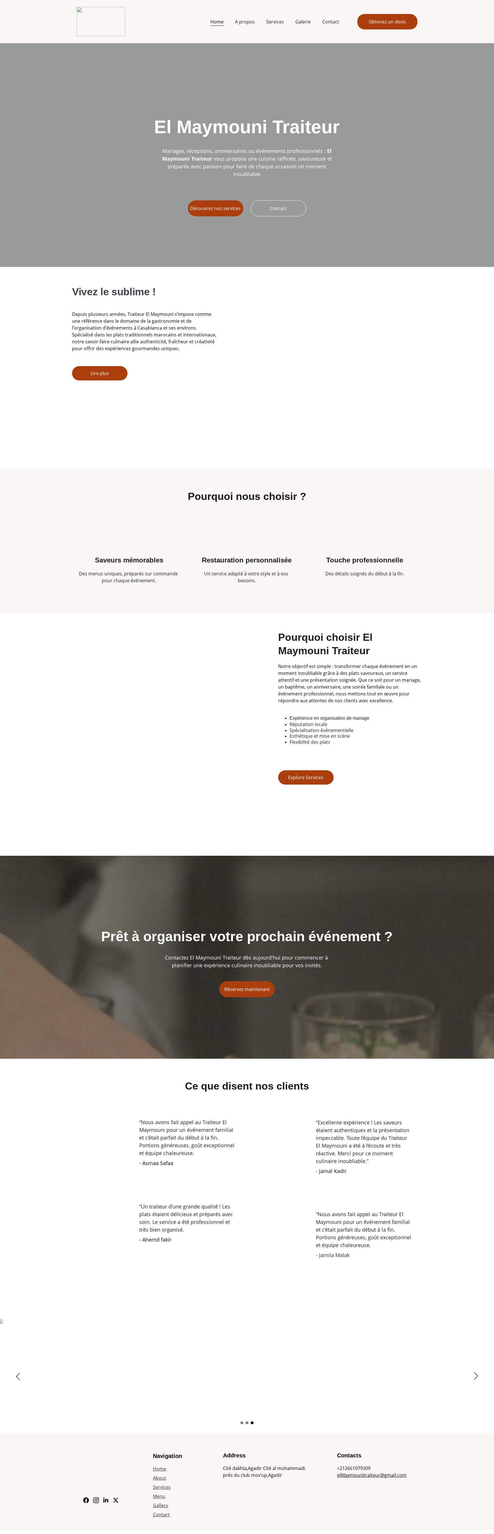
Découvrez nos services (215, 208)
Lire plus (100, 373)
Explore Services (305, 777)
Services (275, 22)
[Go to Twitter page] (116, 1500)
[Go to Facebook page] (86, 1500)
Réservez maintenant (247, 989)
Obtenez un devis (387, 22)
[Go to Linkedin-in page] (106, 1500)
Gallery (160, 1505)
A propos (245, 22)
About (159, 1478)
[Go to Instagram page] (96, 1500)
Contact (330, 22)
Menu (159, 1496)
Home (217, 22)
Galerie (303, 22)
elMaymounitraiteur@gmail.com (372, 1475)
